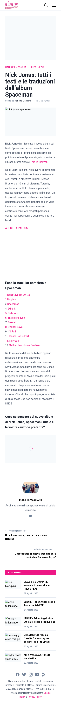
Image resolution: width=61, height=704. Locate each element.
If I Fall (11, 331)
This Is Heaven (38, 162)
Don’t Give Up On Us (18, 294)
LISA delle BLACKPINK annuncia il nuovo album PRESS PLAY (37, 585)
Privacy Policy (35, 696)
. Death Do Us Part (18, 336)
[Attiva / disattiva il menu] (54, 5)
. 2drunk (11, 308)
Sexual (11, 322)
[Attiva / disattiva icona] (46, 5)
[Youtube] (37, 674)
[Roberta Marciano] (30, 487)
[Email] (30, 515)
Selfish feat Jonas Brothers (25, 345)
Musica (22, 67)
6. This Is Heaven (15, 317)
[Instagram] (31, 674)
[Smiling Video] (44, 674)
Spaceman (13, 304)
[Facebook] (18, 674)
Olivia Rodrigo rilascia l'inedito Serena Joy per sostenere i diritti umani (37, 638)
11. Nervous (12, 340)
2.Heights (10, 299)
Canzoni (10, 67)
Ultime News (37, 67)
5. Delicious (12, 313)
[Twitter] (24, 674)
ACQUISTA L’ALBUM (16, 228)
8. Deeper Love (14, 327)
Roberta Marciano (23, 101)
